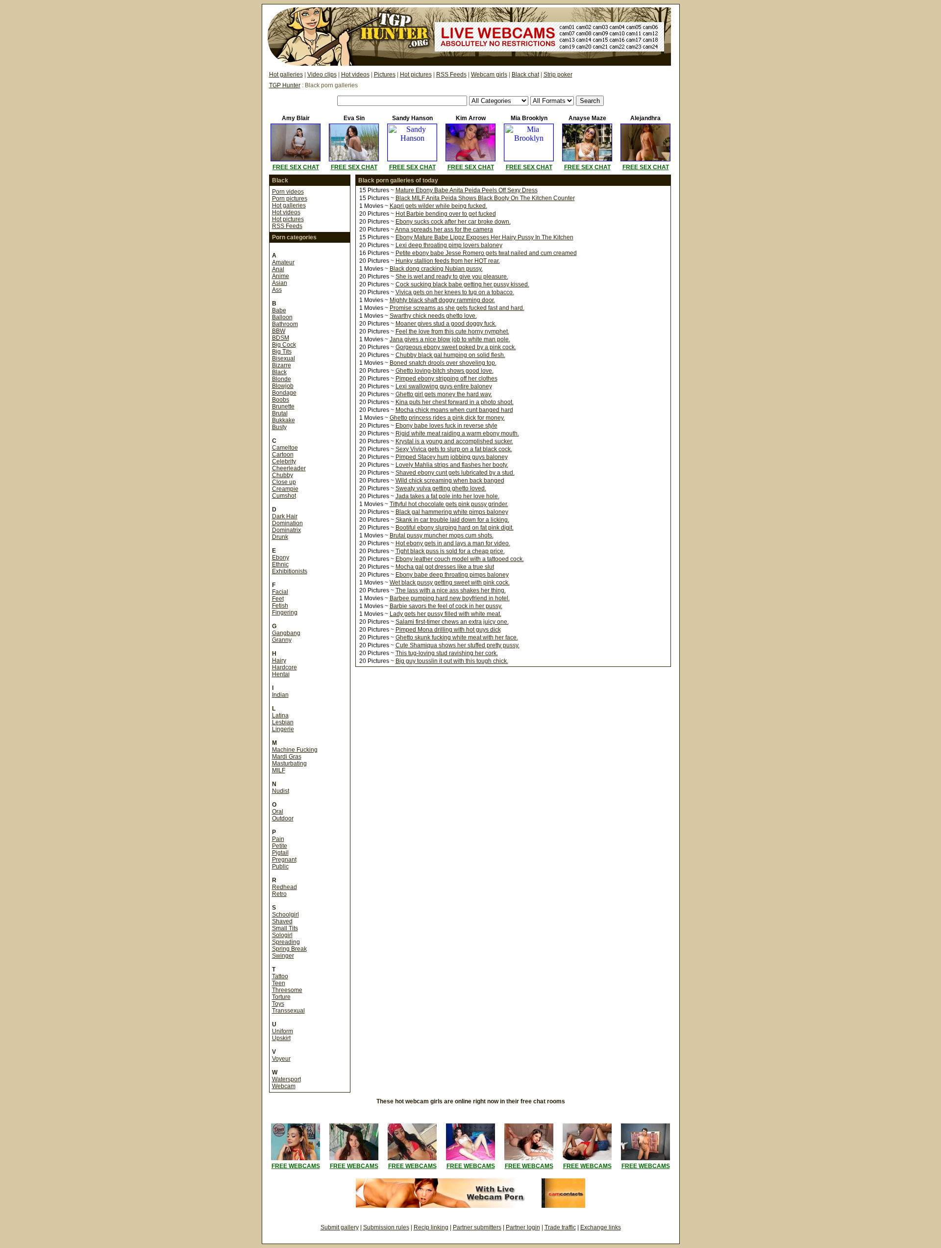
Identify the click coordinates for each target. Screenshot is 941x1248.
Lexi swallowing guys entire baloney (444, 386)
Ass (277, 289)
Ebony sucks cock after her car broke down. (453, 221)
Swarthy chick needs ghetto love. (433, 315)
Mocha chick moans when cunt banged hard (454, 410)
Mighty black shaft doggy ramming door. (442, 300)
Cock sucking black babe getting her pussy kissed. (462, 284)
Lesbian (283, 722)
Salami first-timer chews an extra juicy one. (452, 621)
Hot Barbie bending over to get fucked (446, 213)
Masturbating (289, 763)
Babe (279, 310)
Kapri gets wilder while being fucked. (438, 206)
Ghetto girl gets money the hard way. (444, 394)
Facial (280, 591)
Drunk (280, 537)
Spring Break (289, 948)
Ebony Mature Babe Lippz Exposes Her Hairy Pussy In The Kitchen (484, 237)
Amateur (283, 262)
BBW (278, 331)
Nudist (280, 791)
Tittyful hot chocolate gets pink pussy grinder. (449, 504)
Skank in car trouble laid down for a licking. (452, 519)
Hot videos (355, 74)
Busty (279, 427)
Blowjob (283, 385)
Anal (278, 269)
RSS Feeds (451, 74)
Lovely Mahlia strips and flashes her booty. (452, 464)
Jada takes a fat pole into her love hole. (447, 496)
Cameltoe (285, 447)
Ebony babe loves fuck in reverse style (446, 425)
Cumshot (284, 495)
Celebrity (284, 461)
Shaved (282, 921)
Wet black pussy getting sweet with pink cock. (450, 582)
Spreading (286, 942)
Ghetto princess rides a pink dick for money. (447, 417)
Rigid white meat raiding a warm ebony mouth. (457, 433)
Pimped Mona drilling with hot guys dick (448, 629)
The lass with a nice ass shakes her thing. (451, 590)
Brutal (280, 413)
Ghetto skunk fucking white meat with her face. (457, 637)
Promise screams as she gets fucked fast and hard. (457, 308)
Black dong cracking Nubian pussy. (436, 268)
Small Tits (285, 928)
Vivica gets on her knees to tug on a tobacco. (455, 292)
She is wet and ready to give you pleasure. (452, 276)
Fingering (284, 612)
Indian (280, 694)
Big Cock (284, 344)
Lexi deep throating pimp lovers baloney (449, 245)
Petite (279, 845)
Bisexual (283, 358)
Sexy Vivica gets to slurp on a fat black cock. (454, 449)
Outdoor (283, 818)
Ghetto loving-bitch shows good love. (445, 370)
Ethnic (280, 564)
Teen (278, 983)
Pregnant (284, 859)
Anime (280, 276)
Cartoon (283, 454)
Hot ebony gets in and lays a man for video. (453, 543)
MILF (278, 770)
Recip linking (431, 1227)
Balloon (282, 317)
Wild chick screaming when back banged (450, 480)
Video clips (322, 74)
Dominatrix (286, 530)
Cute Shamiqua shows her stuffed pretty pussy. (458, 645)
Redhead (284, 887)
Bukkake (283, 420)
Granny (282, 640)
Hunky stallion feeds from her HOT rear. (448, 260)
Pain (278, 839)
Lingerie (283, 729)
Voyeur (281, 1058)
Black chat (525, 74)
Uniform (282, 1031)
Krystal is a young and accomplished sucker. (454, 441)
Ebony (280, 557)
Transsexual (288, 1010)
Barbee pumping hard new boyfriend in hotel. (450, 598)
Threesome (287, 990)
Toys (278, 1003)
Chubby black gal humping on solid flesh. (450, 355)
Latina (280, 715)
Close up (284, 482)
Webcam (284, 1086)
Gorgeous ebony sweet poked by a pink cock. (456, 347)
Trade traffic (560, 1227)
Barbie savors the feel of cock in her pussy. (446, 606)
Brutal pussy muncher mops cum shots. (442, 535)
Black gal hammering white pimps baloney (452, 512)
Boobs (280, 399)
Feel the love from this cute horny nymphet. (452, 331)
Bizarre (281, 365)
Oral (277, 811)
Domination (287, 523)
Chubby (282, 475)
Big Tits (282, 351)
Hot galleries (286, 74)
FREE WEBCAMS (296, 1166)
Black (279, 372)
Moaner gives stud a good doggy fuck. (446, 323)
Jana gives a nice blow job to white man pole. (450, 339)
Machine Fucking (295, 749)
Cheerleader (289, 468)
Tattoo (280, 976)
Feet (278, 598)
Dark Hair (284, 516)
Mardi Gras (286, 756)
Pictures (385, 74)
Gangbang (286, 633)
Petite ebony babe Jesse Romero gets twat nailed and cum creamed (486, 253)
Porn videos (288, 191)
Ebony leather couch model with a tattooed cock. (460, 559)
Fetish (280, 605)
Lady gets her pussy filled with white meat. (445, 614)
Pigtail (280, 852)
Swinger (283, 955)
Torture (281, 996)
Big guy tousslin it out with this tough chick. (452, 661)
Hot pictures (416, 74)
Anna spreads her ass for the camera (444, 229)
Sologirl (282, 935)
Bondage (284, 392)
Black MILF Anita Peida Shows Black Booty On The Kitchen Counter (485, 198)
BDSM (280, 337)
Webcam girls (489, 74)
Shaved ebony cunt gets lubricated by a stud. (455, 472)
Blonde (281, 379)
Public (280, 866)
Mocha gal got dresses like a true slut (445, 566)
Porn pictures (289, 198)
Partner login (523, 1227)
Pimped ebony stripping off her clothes (446, 378)
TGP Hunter (284, 85)
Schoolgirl (285, 914)
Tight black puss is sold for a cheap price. (450, 551)
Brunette (283, 406)
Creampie (285, 488)
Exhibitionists (289, 571)
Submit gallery (340, 1227)
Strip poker (558, 74)
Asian (279, 283)
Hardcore (284, 667)
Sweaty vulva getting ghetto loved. (441, 488)
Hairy (279, 660)
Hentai (281, 674)
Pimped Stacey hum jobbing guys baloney (452, 457)
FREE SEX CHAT (295, 167)
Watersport (286, 1079)
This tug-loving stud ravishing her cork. (447, 653)
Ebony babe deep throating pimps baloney (452, 574)
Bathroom (285, 324)
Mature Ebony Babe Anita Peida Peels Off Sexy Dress (467, 190)
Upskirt (281, 1038)
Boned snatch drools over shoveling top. (443, 362)
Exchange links (600, 1227)
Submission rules (386, 1227)
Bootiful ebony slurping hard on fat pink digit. (455, 527)
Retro (279, 894)
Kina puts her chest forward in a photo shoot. (455, 402)
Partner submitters (477, 1227)
